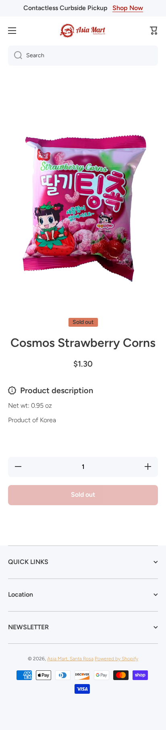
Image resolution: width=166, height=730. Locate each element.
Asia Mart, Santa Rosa (70, 659)
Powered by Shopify (116, 659)
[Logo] (83, 30)
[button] (154, 31)
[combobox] (83, 56)
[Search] (15, 56)
